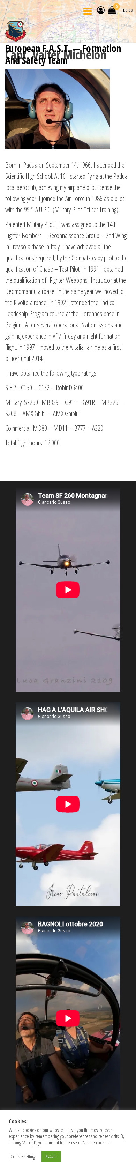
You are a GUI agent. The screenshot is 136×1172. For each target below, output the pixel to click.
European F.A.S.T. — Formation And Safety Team (63, 54)
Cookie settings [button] (23, 1156)
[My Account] (101, 10)
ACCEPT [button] (51, 1156)
